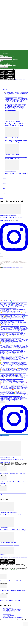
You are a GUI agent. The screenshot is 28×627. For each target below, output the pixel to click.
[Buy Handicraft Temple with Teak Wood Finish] (3, 470)
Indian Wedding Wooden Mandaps (12, 121)
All (6, 92)
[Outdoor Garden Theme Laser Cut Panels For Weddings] (3, 479)
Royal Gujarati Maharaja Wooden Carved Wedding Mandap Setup (14, 124)
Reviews (4, 178)
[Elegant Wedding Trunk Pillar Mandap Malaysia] (7, 526)
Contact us (5, 193)
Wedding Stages (3, 554)
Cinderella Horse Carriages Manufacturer (16, 94)
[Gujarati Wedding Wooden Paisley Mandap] (10, 455)
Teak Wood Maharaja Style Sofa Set (9, 545)
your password (15, 59)
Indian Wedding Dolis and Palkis (17, 98)
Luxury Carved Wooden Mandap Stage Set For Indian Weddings (16, 157)
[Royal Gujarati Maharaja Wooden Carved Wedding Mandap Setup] (12, 120)
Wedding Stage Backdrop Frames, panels (8, 512)
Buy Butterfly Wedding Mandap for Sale (11, 217)
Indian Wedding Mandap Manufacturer (8, 215)
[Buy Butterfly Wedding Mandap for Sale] (10, 214)
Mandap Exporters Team (5, 220)
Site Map (4, 183)
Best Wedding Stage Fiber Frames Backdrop (12, 514)
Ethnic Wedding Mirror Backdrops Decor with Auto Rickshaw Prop (16, 141)
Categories (5, 89)
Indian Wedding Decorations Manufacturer (14, 137)
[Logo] (7, 74)
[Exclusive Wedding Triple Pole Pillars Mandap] (3, 588)
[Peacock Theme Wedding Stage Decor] (3, 598)
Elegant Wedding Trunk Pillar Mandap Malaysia (13, 530)
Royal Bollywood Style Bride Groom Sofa (16, 173)
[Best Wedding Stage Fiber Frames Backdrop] (7, 511)
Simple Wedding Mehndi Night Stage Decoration (13, 580)
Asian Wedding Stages (17, 93)
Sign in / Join (5, 53)
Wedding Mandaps (12, 110)
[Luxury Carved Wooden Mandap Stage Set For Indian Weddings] (12, 153)
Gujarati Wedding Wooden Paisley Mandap (12, 459)
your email (14, 65)
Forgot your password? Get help (6, 61)
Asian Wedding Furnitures (12, 92)
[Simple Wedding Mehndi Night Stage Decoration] (3, 578)
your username (15, 57)
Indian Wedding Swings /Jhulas (15, 100)
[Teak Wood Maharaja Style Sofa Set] (7, 541)
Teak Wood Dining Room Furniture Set (15, 106)
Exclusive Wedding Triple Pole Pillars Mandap (12, 590)
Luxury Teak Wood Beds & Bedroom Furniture (16, 105)
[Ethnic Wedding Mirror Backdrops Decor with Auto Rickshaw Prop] (12, 136)
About (4, 188)
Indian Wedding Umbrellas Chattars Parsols (14, 101)
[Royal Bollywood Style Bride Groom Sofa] (12, 169)
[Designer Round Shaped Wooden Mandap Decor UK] (3, 490)
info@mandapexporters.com (11, 569)
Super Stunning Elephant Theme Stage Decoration (13, 557)
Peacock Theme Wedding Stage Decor (10, 600)
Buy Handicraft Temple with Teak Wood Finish (12, 473)
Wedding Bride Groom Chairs (15, 107)
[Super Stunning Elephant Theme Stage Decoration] (7, 553)
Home (4, 83)
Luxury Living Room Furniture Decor (15, 104)
